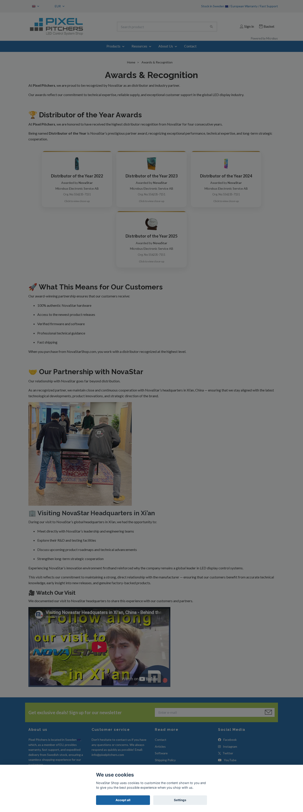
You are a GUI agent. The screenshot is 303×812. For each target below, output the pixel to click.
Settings (180, 800)
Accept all (123, 800)
